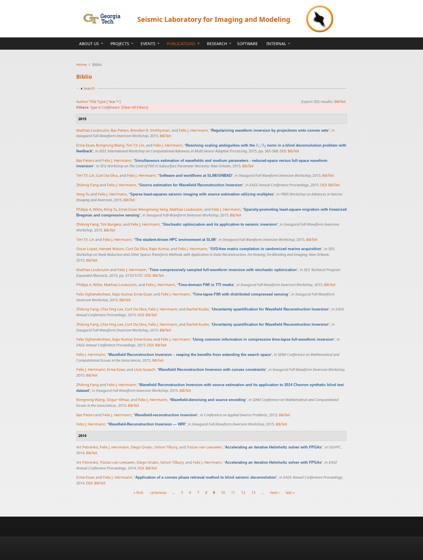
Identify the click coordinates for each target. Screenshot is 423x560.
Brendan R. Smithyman (150, 130)
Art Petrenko (87, 447)
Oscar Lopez (86, 248)
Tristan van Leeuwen (204, 447)
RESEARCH (217, 43)
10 (223, 492)
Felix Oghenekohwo (93, 294)
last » (290, 492)
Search (89, 88)
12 (243, 492)
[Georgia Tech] (102, 18)
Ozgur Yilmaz (117, 399)
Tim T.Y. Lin (135, 145)
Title (92, 101)
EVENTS (148, 43)
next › (275, 492)
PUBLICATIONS (181, 43)
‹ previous (157, 492)
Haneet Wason (111, 248)
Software (247, 43)
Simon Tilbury (166, 447)
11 (233, 492)
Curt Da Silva (107, 175)
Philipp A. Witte (89, 209)
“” (270, 130)
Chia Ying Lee (111, 309)
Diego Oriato (142, 447)
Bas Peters (120, 130)
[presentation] (261, 145)
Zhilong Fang (87, 184)
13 (253, 492)
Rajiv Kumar (159, 248)
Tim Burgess (110, 224)
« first (138, 492)
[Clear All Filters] (134, 107)
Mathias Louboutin (92, 130)
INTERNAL (276, 43)
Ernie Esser (85, 145)
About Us (89, 43)
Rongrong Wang (110, 145)
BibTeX (340, 101)
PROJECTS (119, 43)
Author (82, 101)
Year (112, 101)
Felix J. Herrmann (193, 130)
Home (81, 64)
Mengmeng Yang (153, 209)
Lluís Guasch (144, 369)
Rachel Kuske (197, 309)
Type (101, 101)
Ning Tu (82, 194)
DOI (283, 151)
